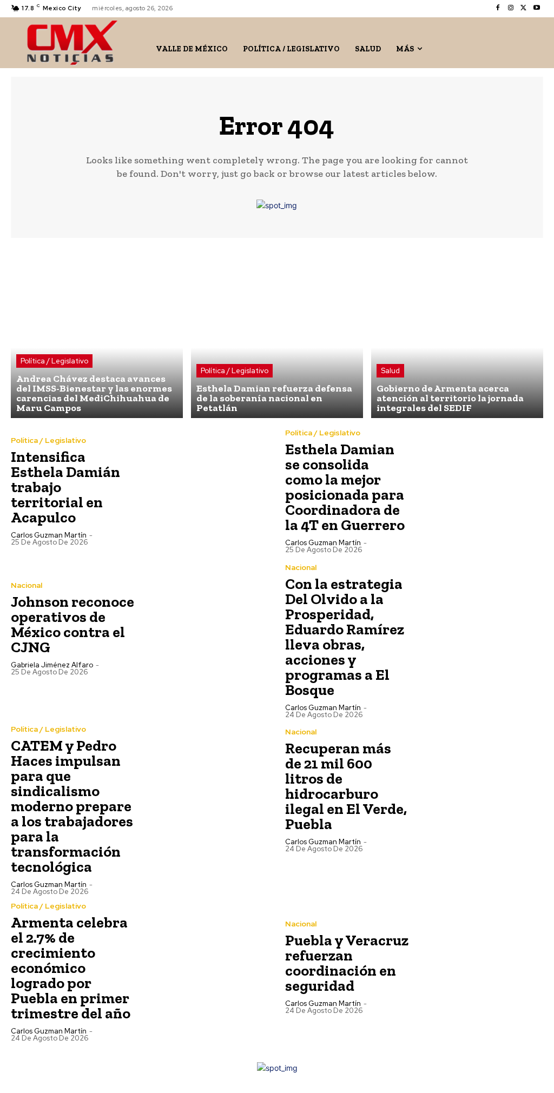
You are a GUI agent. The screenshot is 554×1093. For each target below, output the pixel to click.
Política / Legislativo (54, 361)
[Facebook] (497, 8)
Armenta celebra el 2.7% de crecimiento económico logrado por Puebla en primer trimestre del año (70, 967)
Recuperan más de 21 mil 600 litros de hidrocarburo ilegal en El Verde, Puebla (346, 786)
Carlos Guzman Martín (49, 535)
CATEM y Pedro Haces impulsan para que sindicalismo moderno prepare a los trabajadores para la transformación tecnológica (72, 806)
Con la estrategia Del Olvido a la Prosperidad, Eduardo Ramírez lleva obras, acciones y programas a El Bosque (344, 637)
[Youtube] (536, 8)
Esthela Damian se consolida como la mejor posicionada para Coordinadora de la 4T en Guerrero (345, 487)
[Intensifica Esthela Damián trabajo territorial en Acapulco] (204, 490)
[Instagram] (510, 8)
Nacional (26, 585)
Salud (390, 370)
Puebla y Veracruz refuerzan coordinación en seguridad (346, 963)
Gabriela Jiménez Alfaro (52, 665)
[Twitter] (523, 8)
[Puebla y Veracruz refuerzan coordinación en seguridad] (479, 966)
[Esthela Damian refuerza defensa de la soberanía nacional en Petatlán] (277, 332)
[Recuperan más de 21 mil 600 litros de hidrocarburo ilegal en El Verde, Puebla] (479, 789)
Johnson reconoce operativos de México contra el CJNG (72, 624)
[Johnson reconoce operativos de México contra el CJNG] (204, 628)
